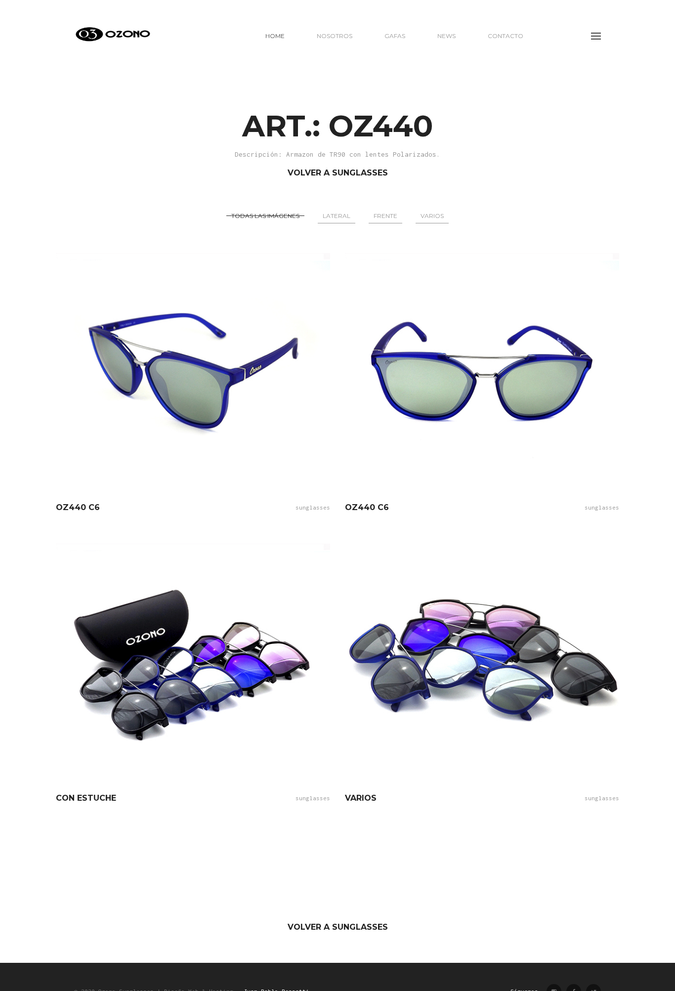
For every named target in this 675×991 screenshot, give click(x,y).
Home (275, 36)
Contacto (505, 36)
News (446, 36)
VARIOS (361, 798)
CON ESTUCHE (86, 798)
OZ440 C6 (78, 507)
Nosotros (334, 36)
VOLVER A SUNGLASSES (338, 172)
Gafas (394, 36)
